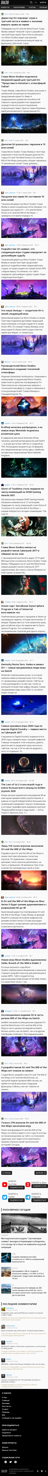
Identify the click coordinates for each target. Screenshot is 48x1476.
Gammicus (10, 1308)
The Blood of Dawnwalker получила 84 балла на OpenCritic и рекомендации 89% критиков (23, 1368)
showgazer (8, 1011)
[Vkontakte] (15, 1462)
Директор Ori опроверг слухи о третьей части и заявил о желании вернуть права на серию (21, 21)
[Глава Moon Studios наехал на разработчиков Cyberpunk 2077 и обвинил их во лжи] (24, 585)
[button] (5, 7)
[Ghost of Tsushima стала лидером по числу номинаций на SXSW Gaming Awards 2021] (24, 526)
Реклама (6, 1403)
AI (13, 1285)
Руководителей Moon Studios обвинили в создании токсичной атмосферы (20, 369)
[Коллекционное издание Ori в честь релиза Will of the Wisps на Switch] (24, 1046)
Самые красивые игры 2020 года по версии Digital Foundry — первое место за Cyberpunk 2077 (24, 729)
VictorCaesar (10, 1326)
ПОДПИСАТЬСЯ (16, 1187)
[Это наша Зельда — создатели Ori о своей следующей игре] (24, 345)
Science (4, 1235)
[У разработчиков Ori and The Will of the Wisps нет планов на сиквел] (24, 1102)
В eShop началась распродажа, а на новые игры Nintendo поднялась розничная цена (21, 430)
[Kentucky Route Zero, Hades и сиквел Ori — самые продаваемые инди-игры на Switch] (24, 705)
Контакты (6, 1406)
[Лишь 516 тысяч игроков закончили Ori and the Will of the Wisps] (24, 880)
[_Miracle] (3, 1376)
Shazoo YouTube (9, 1450)
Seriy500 (9, 1341)
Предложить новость (11, 1435)
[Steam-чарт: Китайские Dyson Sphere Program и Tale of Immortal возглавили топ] (24, 643)
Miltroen (7, 362)
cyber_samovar (10, 193)
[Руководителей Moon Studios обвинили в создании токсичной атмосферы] (24, 406)
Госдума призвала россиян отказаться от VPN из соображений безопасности (28, 1259)
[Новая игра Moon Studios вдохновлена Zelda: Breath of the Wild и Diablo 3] (24, 994)
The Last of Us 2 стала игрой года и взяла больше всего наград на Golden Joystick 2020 (23, 788)
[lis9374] (3, 1360)
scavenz (7, 423)
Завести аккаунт (9, 1430)
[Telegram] (5, 1462)
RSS (3, 1415)
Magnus (7, 485)
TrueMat (7, 602)
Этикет (5, 1409)
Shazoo (5, 1447)
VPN (14, 1254)
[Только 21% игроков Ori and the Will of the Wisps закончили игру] (24, 1157)
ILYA (6, 14)
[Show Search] (30, 2)
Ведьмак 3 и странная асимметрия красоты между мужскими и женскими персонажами (23, 1319)
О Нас (4, 1397)
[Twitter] (10, 1462)
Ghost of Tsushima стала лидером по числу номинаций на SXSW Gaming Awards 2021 (22, 492)
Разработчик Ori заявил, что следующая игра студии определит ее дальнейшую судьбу (23, 252)
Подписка (6, 1432)
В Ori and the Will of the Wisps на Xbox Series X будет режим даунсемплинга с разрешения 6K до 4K (24, 904)
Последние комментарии (20, 1304)
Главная (5, 1400)
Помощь (5, 1412)
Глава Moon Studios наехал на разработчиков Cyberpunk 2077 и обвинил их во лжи (20, 550)
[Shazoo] (5, 2)
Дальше (39, 1173)
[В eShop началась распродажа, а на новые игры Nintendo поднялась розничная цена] (24, 468)
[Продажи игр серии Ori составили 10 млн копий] (24, 228)
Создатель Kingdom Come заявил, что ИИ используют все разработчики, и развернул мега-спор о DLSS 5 (22, 1352)
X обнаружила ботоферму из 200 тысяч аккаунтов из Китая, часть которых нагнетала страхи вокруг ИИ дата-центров (29, 1291)
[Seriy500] (3, 1343)
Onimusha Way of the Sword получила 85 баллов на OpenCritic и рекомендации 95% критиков (23, 1335)
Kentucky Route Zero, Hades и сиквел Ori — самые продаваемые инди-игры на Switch (23, 667)
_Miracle (9, 1375)
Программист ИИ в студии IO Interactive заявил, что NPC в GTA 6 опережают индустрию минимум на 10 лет (28, 1275)
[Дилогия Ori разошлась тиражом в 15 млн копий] (24, 176)
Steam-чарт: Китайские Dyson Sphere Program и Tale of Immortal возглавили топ (22, 609)
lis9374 (8, 1359)
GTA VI (15, 1268)
